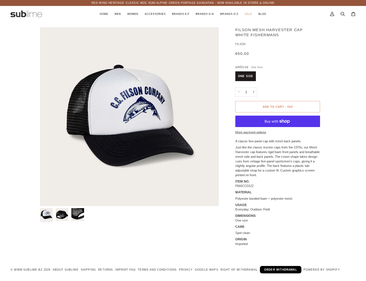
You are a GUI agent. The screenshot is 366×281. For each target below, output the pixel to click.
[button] (117, 14)
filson (240, 44)
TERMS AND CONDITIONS (157, 269)
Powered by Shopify (322, 269)
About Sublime (66, 269)
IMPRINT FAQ (125, 269)
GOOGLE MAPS (206, 269)
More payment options (250, 132)
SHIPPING (88, 269)
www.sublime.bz (28, 269)
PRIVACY (186, 269)
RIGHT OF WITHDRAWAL (239, 269)
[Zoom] (129, 116)
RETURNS (105, 269)
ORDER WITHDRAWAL (280, 269)
